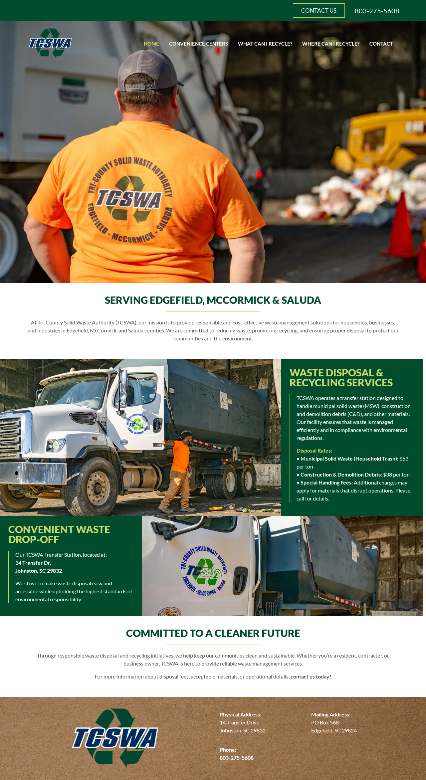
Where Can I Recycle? (330, 44)
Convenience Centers (198, 44)
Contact (381, 44)
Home (151, 44)
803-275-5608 (377, 11)
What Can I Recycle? (265, 44)
